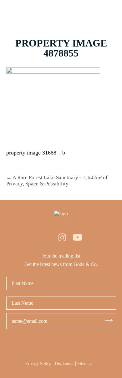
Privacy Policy (38, 363)
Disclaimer (64, 363)
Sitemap (84, 363)
